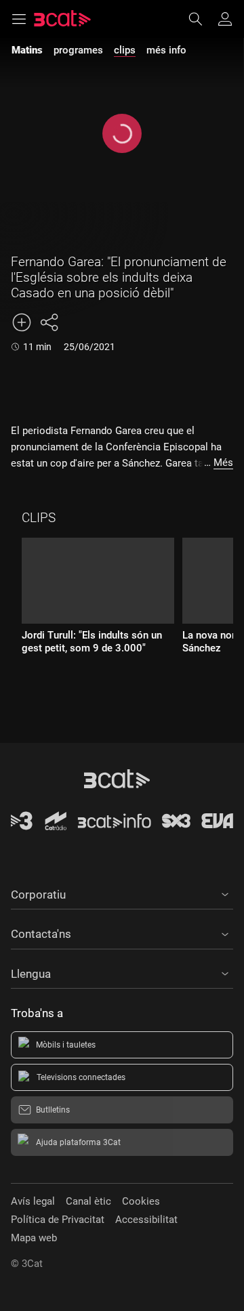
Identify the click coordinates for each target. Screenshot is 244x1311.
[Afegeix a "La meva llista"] (22, 322)
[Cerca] (202, 19)
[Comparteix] (49, 322)
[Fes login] (225, 19)
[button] (122, 892)
